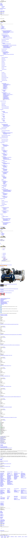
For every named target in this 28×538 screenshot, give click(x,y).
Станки (1, 496)
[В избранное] (1, 327)
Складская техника (16, 488)
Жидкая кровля (23, 473)
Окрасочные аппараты (23, 488)
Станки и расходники (3, 443)
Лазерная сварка (9, 478)
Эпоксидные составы (23, 477)
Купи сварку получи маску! (3, 446)
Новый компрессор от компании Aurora (5, 466)
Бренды (1, 511)
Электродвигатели (16, 476)
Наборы (1, 477)
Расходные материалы (23, 497)
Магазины (1, 517)
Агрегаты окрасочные (3, 439)
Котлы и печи (2, 440)
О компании (3, 6)
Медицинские (16, 477)
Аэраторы (1, 481)
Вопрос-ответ (2, 521)
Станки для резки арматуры (2, 493)
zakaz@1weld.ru (2, 13)
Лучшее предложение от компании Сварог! (5, 463)
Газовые (8, 490)
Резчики (1, 485)
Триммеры (1, 479)
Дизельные (8, 491)
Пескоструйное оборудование (16, 496)
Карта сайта (1, 535)
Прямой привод (16, 474)
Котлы (8, 498)
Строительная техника (3, 488)
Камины (8, 497)
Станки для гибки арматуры (2, 491)
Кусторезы (1, 474)
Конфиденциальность (6, 535)
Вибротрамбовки (2, 492)
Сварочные (8, 492)
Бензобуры (1, 482)
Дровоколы (1, 486)
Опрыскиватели (2, 478)
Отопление (8, 496)
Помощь (1, 518)
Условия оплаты (2, 519)
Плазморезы (8, 480)
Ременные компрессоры (17, 473)
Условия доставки (2, 520)
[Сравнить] (1, 328)
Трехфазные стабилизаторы (2, 503)
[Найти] (2, 24)
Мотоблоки (1, 476)
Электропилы (2, 480)
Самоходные (15, 491)
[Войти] (0, 242)
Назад (4, 257)
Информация (2, 515)
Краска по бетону (23, 474)
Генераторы (8, 488)
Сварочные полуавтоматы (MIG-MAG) (9, 474)
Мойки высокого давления (2, 475)
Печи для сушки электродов (9, 479)
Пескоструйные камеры (17, 499)
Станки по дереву (2, 498)
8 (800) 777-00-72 (2, 11)
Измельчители (2, 473)
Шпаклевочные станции (24, 493)
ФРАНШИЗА (2, 289)
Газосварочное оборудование (9, 476)
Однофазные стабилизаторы (2, 504)
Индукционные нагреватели (9, 477)
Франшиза (1, 512)
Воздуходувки (2, 483)
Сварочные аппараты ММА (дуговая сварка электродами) (10, 482)
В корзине (4, 337)
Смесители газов (9, 483)
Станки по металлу (2, 497)
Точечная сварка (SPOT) (10, 484)
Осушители (15, 478)
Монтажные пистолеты (24, 496)
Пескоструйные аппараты (16, 498)
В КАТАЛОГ (2, 266)
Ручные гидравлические (17, 490)
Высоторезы (1, 484)
